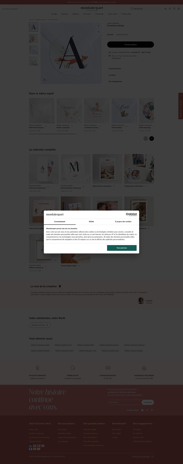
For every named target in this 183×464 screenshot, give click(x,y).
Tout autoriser (122, 248)
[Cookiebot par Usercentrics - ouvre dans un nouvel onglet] (127, 214)
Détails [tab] (91, 221)
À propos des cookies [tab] (123, 221)
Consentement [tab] (59, 221)
